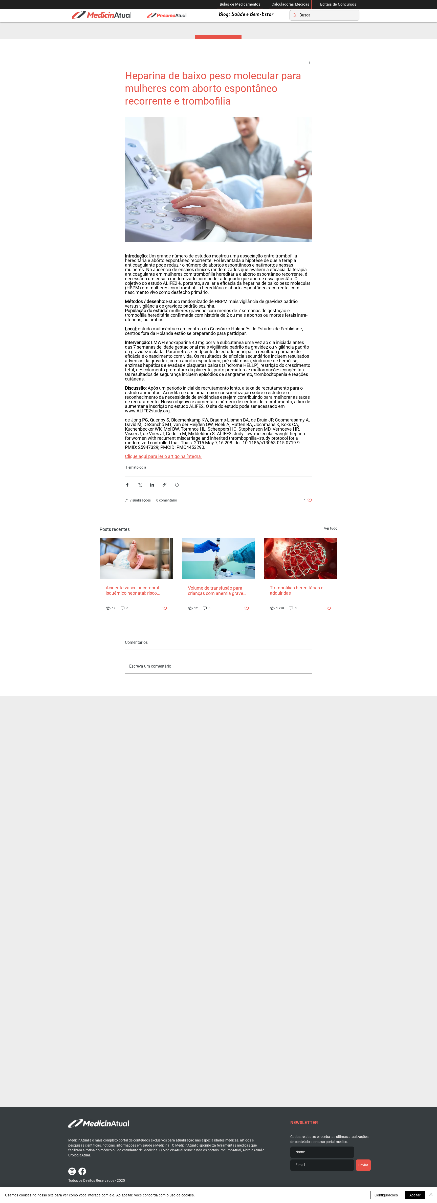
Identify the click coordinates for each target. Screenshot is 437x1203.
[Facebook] (82, 1171)
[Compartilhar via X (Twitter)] (139, 484)
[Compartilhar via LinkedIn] (152, 484)
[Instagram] (72, 1171)
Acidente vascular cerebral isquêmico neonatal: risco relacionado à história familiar (135, 590)
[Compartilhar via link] (164, 484)
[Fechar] (431, 1195)
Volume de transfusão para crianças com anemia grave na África (215, 590)
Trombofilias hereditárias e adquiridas (296, 590)
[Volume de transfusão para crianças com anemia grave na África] (218, 558)
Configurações (386, 1194)
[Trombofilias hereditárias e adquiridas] (300, 558)
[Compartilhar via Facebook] (127, 484)
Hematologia (136, 467)
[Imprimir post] (176, 484)
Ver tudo (330, 528)
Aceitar (415, 1194)
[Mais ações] (309, 62)
